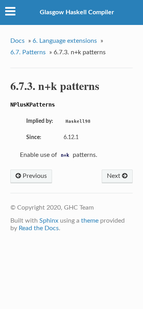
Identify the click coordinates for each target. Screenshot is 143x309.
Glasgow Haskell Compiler (77, 12)
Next (114, 176)
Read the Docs (39, 228)
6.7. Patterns (28, 52)
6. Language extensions (65, 41)
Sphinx (48, 220)
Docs (17, 41)
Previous (34, 176)
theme (90, 220)
